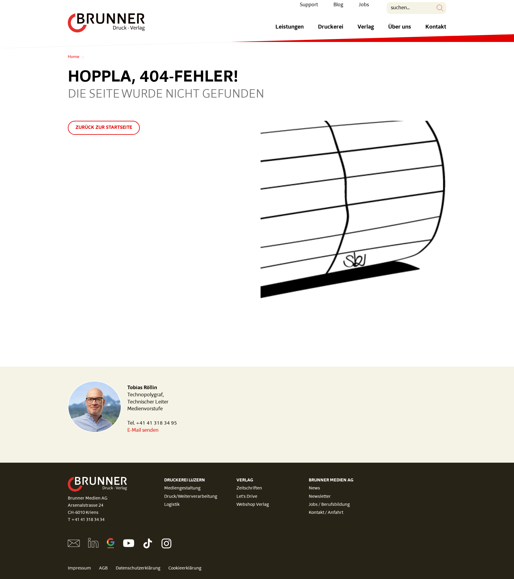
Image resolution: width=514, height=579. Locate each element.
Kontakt (435, 27)
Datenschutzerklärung (138, 568)
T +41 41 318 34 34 (86, 520)
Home (73, 57)
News (314, 488)
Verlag (366, 27)
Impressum (79, 568)
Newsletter (320, 497)
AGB (103, 568)
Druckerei (330, 27)
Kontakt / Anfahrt (326, 513)
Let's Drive (246, 497)
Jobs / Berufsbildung (329, 505)
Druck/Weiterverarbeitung (190, 497)
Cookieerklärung (184, 568)
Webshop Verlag (252, 505)
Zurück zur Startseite (104, 127)
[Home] (106, 22)
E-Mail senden (143, 430)
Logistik (172, 505)
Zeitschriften (249, 488)
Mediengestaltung (182, 488)
